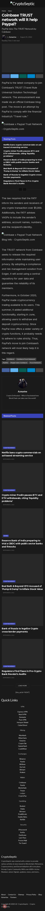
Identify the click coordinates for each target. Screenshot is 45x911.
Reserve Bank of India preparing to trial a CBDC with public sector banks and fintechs (22, 162)
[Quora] (23, 880)
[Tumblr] (4, 887)
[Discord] (17, 880)
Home (4, 11)
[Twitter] (11, 880)
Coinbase (10, 359)
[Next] (24, 189)
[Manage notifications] (5, 906)
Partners (13, 897)
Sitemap (21, 895)
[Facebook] (4, 880)
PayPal (5, 363)
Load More (22, 685)
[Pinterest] (36, 880)
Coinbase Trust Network (26, 359)
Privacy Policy (31, 895)
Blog (40, 895)
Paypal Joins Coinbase (19, 363)
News (10, 11)
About (3, 895)
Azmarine (12, 37)
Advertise (4, 897)
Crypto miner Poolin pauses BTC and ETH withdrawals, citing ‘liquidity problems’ (21, 153)
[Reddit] (30, 880)
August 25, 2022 (26, 37)
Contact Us (12, 895)
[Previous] (20, 189)
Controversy (9, 448)
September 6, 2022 (8, 459)
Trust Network (35, 363)
